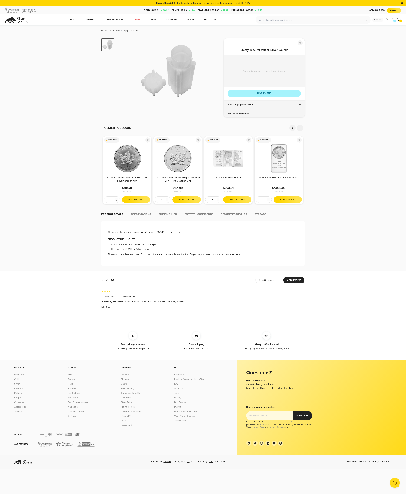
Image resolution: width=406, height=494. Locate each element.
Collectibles (20, 402)
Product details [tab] (112, 214)
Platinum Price (128, 407)
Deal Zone (19, 374)
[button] (264, 104)
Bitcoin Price (127, 416)
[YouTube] (274, 443)
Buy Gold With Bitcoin (131, 411)
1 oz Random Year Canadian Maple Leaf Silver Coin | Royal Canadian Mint (178, 179)
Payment (125, 374)
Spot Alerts (73, 397)
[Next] (216, 71)
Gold (156, 10)
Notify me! (264, 93)
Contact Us (179, 374)
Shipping (125, 379)
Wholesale (73, 407)
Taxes (177, 393)
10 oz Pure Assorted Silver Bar (228, 177)
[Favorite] (300, 42)
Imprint (177, 407)
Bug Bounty (180, 402)
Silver (183, 10)
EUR (223, 461)
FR (192, 461)
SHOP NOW (244, 3)
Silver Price (126, 402)
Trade (70, 384)
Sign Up (394, 10)
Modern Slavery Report (185, 411)
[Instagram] (261, 443)
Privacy (177, 397)
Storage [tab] (260, 214)
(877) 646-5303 (377, 10)
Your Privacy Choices (184, 416)
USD (217, 461)
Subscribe (302, 415)
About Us (178, 388)
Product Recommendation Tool (189, 379)
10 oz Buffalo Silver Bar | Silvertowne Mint (279, 177)
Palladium (246, 10)
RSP (70, 374)
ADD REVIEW (294, 280)
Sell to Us (72, 388)
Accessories (20, 407)
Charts (124, 384)
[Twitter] (255, 443)
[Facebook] (248, 443)
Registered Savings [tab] (234, 214)
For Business (74, 393)
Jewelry (18, 411)
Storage (71, 379)
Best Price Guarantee (78, 402)
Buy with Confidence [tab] (198, 214)
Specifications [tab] (141, 214)
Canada (167, 461)
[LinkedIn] (267, 443)
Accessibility (180, 420)
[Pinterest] (280, 443)
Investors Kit (127, 425)
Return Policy (127, 388)
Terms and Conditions (131, 393)
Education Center (76, 411)
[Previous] (121, 71)
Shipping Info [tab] (168, 214)
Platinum (213, 10)
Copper (18, 397)
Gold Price (126, 397)
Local (123, 420)
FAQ (176, 384)
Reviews (72, 416)
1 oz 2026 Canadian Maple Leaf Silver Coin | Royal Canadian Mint (127, 179)
